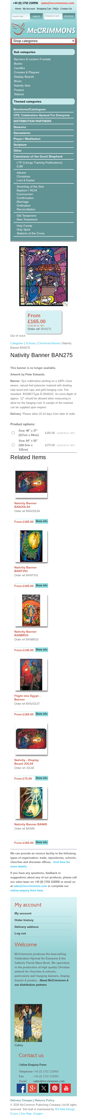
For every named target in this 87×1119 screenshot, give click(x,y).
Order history (24, 920)
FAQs (56, 8)
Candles (19, 68)
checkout (68, 16)
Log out (20, 933)
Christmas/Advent (49, 343)
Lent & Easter (26, 180)
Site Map (25, 1113)
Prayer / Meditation (27, 138)
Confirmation (25, 198)
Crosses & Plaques (26, 72)
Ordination (24, 205)
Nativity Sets (22, 85)
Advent (21, 172)
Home (18, 8)
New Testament (27, 219)
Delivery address (27, 926)
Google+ (38, 1113)
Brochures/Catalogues (30, 109)
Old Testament (26, 215)
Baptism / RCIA (27, 190)
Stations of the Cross (31, 233)
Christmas (23, 176)
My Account (29, 8)
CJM (20, 166)
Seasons (20, 127)
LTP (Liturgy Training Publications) (40, 162)
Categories (16, 343)
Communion (25, 194)
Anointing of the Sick (30, 186)
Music (18, 81)
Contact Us (66, 8)
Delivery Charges (21, 1100)
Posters (19, 90)
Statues (19, 94)
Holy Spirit (23, 229)
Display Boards (24, 76)
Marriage (23, 201)
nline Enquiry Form (33, 1064)
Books (18, 63)
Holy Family (24, 225)
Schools (31, 343)
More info (41, 521)
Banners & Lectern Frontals (32, 59)
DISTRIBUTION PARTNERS (32, 121)
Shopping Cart (44, 8)
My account (23, 913)
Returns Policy (44, 1100)
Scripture (20, 144)
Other (18, 150)
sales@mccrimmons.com (57, 3)
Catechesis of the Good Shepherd (38, 156)
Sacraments (22, 133)
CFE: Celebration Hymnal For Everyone (42, 115)
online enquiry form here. (27, 890)
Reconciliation (26, 209)
